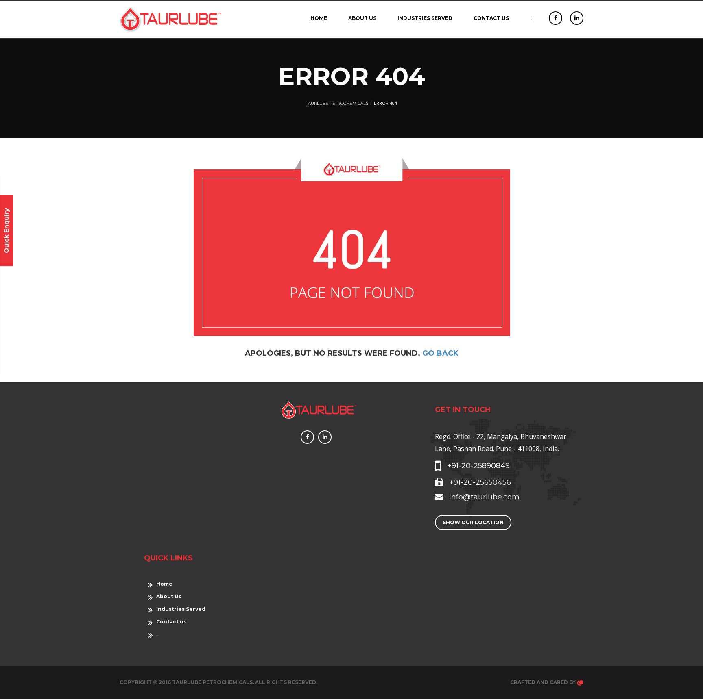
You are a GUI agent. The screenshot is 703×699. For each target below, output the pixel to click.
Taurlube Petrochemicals (337, 103)
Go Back (440, 353)
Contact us (491, 18)
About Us (362, 18)
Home (318, 18)
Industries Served (424, 18)
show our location (473, 522)
